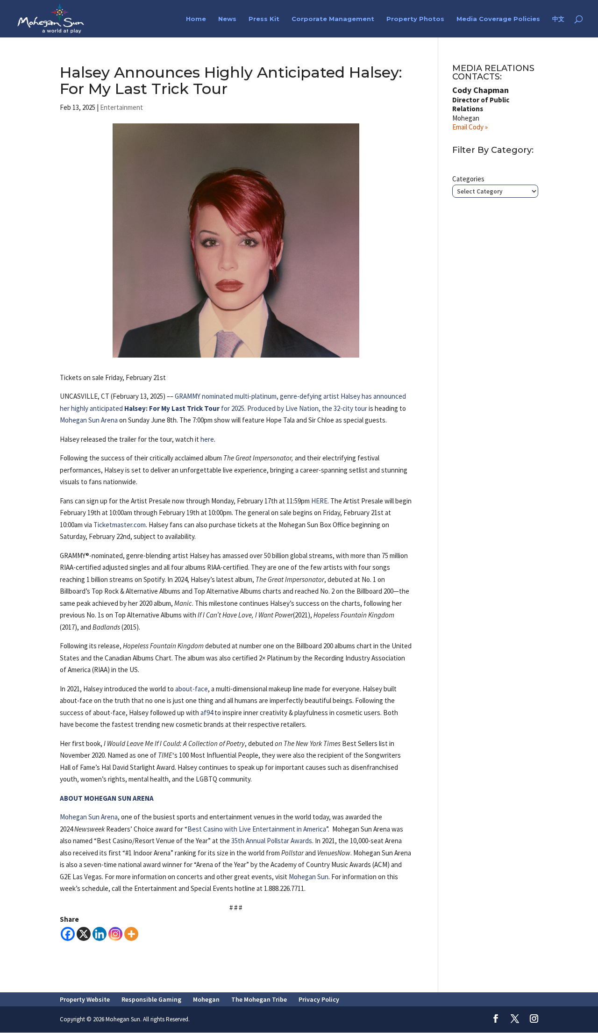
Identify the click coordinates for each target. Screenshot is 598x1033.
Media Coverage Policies (498, 18)
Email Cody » (470, 126)
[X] (84, 934)
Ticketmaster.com (119, 524)
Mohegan (206, 999)
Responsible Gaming (151, 999)
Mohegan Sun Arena (89, 420)
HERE (319, 500)
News (227, 18)
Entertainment (121, 107)
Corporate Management (333, 18)
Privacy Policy (319, 999)
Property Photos (415, 18)
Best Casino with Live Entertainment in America (256, 829)
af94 (206, 712)
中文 (558, 18)
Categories (468, 178)
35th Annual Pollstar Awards (271, 840)
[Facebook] (68, 934)
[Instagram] (115, 934)
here (207, 439)
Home (196, 18)
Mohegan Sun (308, 876)
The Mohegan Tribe (259, 999)
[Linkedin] (100, 934)
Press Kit (264, 18)
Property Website (85, 999)
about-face (191, 688)
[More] (131, 934)
